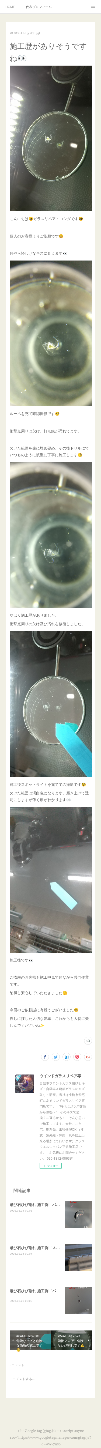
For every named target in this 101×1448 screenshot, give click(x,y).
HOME (10, 6)
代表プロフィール (39, 6)
